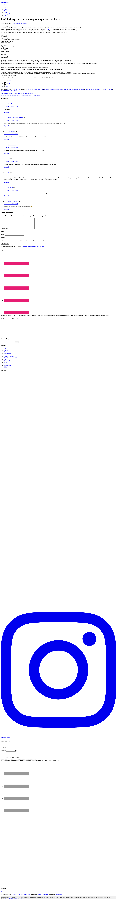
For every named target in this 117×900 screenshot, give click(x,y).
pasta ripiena (80, 89)
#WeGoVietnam (31, 89)
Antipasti (6, 348)
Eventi (5, 354)
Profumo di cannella (13, 201)
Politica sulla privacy (16, 898)
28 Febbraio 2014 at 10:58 (11, 204)
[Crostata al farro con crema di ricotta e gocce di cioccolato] (13, 577)
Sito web (3, 237)
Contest (6, 350)
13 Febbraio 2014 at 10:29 (11, 147)
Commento (4, 228)
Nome (3, 231)
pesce (86, 89)
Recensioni (7, 361)
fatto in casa (47, 89)
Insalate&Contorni (9, 356)
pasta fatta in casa (71, 89)
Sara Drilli (10, 187)
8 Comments (24, 23)
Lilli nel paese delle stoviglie (15, 117)
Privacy (3, 891)
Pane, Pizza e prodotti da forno (12, 357)
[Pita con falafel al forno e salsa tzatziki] (13, 551)
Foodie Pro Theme (16, 894)
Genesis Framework (42, 894)
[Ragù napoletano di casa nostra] (13, 474)
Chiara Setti (11, 131)
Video (5, 367)
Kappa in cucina (12, 145)
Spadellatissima (5, 2)
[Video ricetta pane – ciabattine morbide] (13, 397)
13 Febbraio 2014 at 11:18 (11, 175)
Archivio (3, 750)
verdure (16, 90)
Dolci (5, 351)
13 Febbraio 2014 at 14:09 (11, 190)
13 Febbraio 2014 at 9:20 (11, 134)
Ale (8, 158)
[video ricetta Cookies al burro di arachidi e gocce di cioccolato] (13, 423)
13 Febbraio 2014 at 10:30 (11, 161)
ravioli (90, 89)
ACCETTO (7, 898)
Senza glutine (7, 365)
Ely (8, 172)
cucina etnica (39, 89)
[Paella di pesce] (13, 603)
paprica (60, 89)
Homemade (54, 89)
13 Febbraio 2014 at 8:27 (11, 106)
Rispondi (6, 112)
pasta (64, 89)
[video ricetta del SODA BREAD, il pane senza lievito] (13, 449)
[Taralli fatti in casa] (13, 500)
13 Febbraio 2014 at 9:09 (11, 120)
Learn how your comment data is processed (33, 246)
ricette (94, 89)
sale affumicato (108, 89)
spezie (11, 90)
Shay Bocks (26, 894)
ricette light (100, 89)
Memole (10, 103)
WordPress (58, 894)
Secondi (6, 362)
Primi (8, 89)
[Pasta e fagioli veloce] (13, 526)
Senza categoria (15, 89)
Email (2, 234)
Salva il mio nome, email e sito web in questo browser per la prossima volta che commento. (26, 240)
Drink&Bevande (8, 353)
